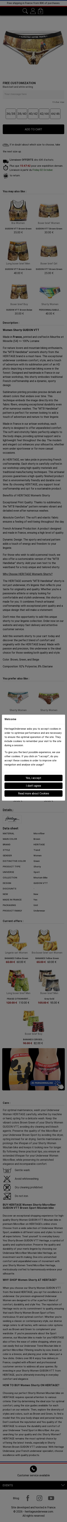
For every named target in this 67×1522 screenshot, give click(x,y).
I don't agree (33, 785)
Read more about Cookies (33, 793)
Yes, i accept (33, 778)
